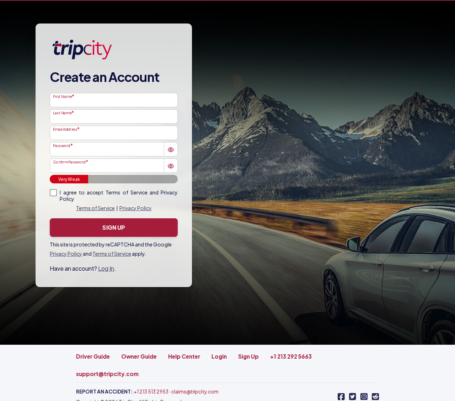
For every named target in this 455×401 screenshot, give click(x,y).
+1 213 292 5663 (291, 356)
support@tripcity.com (107, 373)
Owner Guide (139, 356)
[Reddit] (375, 396)
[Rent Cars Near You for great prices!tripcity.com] (82, 49)
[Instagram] (364, 396)
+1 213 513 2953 (151, 392)
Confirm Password (69, 161)
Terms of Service (95, 208)
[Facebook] (341, 396)
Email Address (65, 128)
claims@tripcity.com (195, 392)
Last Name (62, 112)
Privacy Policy (135, 208)
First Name (62, 96)
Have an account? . (83, 268)
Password (61, 145)
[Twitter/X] (352, 396)
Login (219, 356)
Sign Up (113, 227)
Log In (106, 268)
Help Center (184, 356)
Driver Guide (93, 356)
